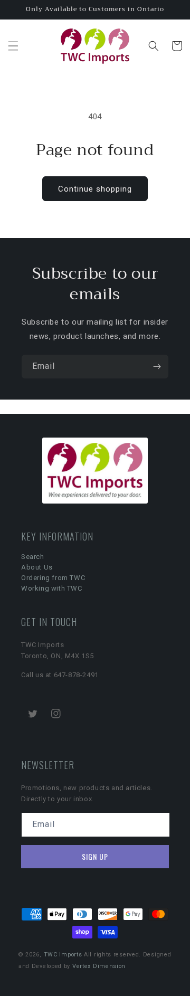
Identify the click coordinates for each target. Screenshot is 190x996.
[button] (13, 46)
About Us (37, 567)
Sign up (95, 856)
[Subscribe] (156, 366)
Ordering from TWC (53, 578)
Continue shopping (95, 189)
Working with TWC (51, 588)
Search (32, 557)
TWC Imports (63, 954)
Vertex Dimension (99, 966)
